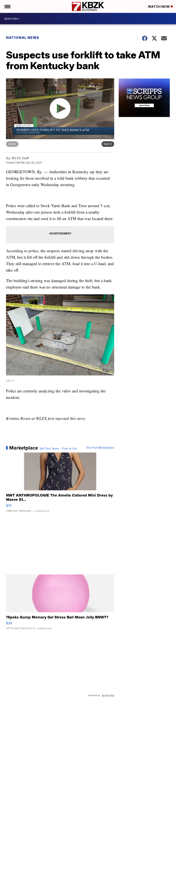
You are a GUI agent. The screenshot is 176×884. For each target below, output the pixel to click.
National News (22, 37)
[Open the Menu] (7, 6)
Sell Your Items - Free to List (58, 448)
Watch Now (159, 7)
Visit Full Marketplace (100, 447)
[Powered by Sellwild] (108, 695)
